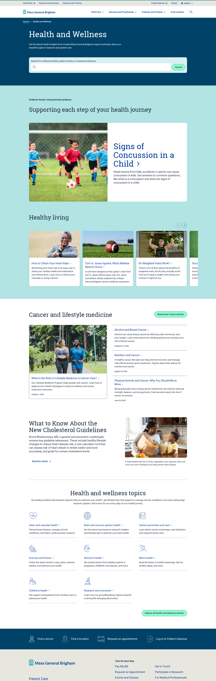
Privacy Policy (70, 676)
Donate (174, 3)
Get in (162, 666)
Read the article (40, 461)
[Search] (191, 12)
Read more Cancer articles (170, 314)
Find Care (96, 12)
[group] (54, 258)
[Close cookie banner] (183, 674)
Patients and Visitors (152, 12)
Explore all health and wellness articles (164, 613)
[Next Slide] (184, 225)
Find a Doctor (177, 12)
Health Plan (27, 3)
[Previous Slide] (178, 225)
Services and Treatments (121, 12)
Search (26, 21)
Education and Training (72, 3)
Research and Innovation (49, 3)
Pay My (121, 666)
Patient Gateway (158, 3)
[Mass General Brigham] (39, 12)
